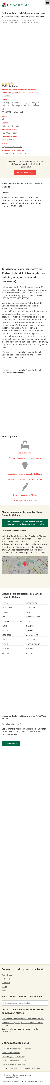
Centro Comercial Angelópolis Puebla (21, 1068)
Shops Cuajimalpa (13, 1056)
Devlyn (4, 986)
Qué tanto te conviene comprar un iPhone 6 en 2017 (23, 1019)
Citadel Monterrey (13, 1064)
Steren (4, 990)
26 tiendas (6, 95)
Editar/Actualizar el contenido (23, 1075)
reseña (37, 354)
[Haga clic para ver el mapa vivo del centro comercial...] (25, 565)
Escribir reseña (11, 743)
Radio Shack (7, 975)
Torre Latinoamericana (15, 1060)
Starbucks (6, 983)
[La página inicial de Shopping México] (25, 4)
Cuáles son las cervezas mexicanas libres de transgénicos (20, 1030)
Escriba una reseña (25, 172)
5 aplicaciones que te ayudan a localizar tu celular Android (22, 1023)
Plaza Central (11, 1053)
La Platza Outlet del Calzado (17, 1049)
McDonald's (6, 979)
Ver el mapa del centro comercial (16, 153)
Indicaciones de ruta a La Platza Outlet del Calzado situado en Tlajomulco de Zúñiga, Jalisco (25, 523)
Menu (47, 2)
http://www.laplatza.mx (12, 146)
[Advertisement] (25, 54)
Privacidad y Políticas (11, 1077)
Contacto (7, 1075)
